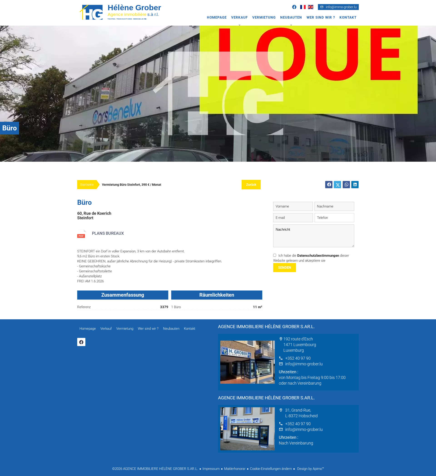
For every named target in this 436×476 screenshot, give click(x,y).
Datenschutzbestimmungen (318, 256)
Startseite (87, 184)
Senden (284, 268)
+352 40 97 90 (298, 358)
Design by (310, 469)
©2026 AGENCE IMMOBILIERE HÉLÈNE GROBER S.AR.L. (155, 469)
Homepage (124, 12)
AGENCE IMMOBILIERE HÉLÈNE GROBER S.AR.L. (266, 326)
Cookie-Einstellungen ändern (271, 469)
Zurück (251, 184)
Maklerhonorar (234, 469)
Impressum (211, 469)
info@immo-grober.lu (341, 7)
